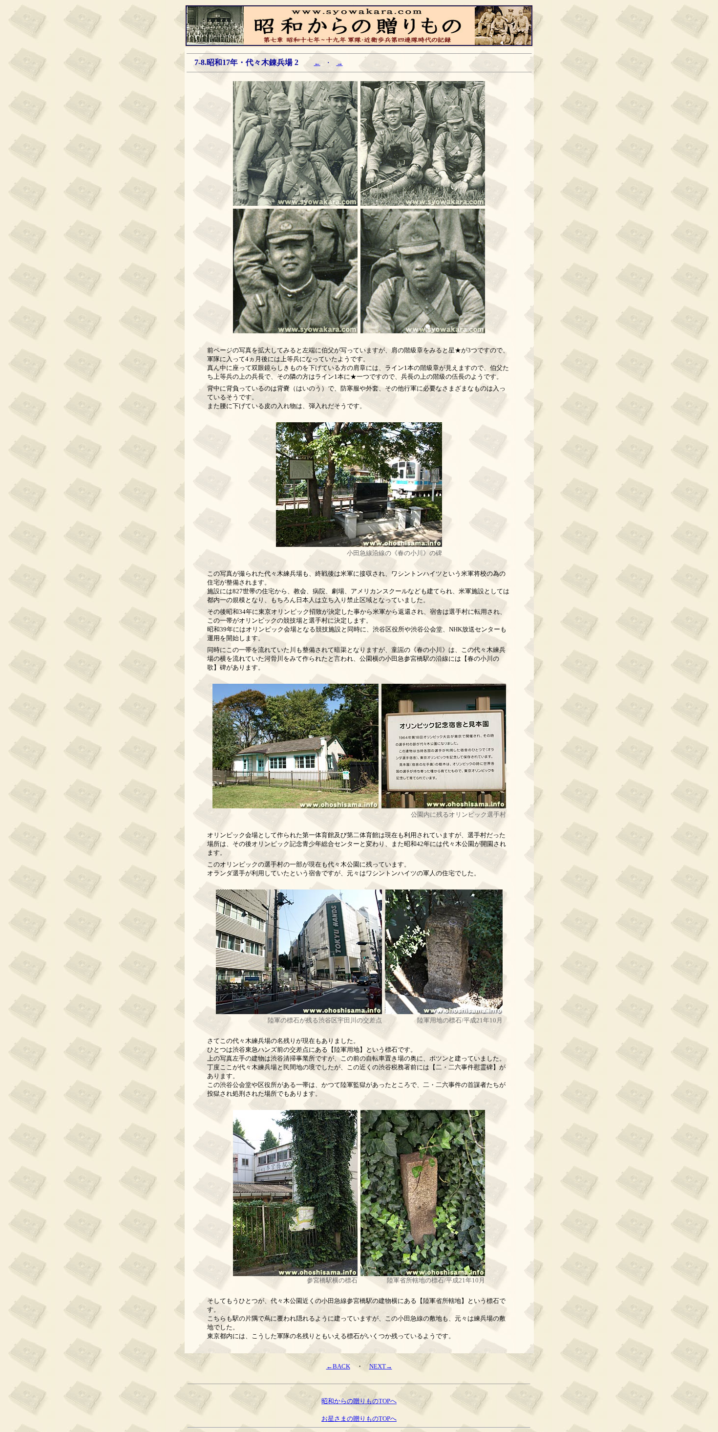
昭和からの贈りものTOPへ (359, 1401)
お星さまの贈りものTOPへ (359, 1418)
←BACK (338, 1366)
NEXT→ (380, 1366)
